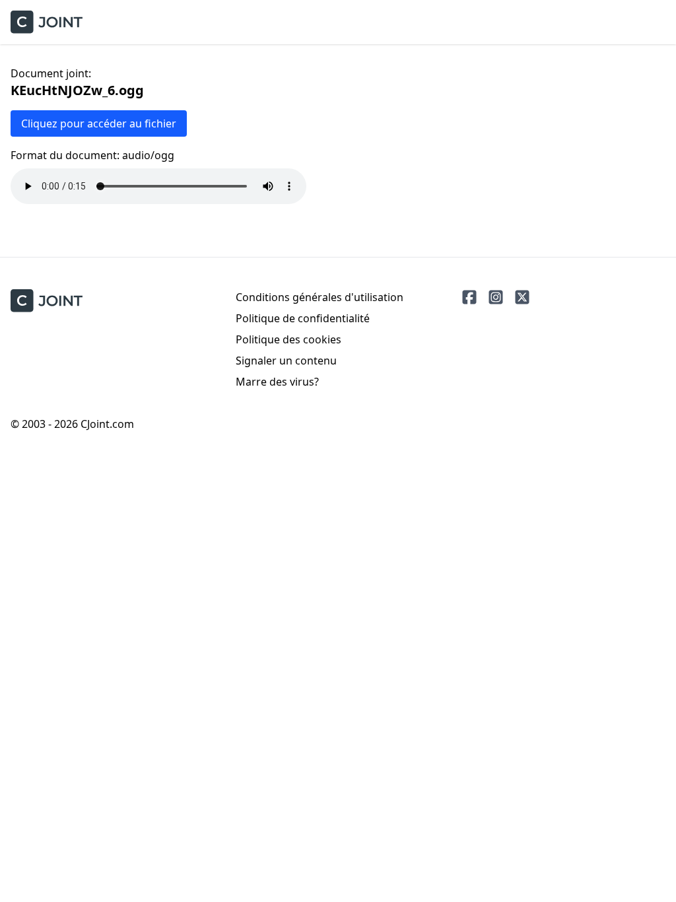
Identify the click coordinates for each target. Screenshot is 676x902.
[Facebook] (469, 297)
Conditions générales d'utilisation (319, 297)
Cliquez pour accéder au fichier (98, 123)
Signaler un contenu (286, 360)
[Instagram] (496, 297)
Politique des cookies (288, 339)
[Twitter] (522, 297)
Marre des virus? (277, 381)
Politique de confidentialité (303, 318)
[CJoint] (47, 300)
